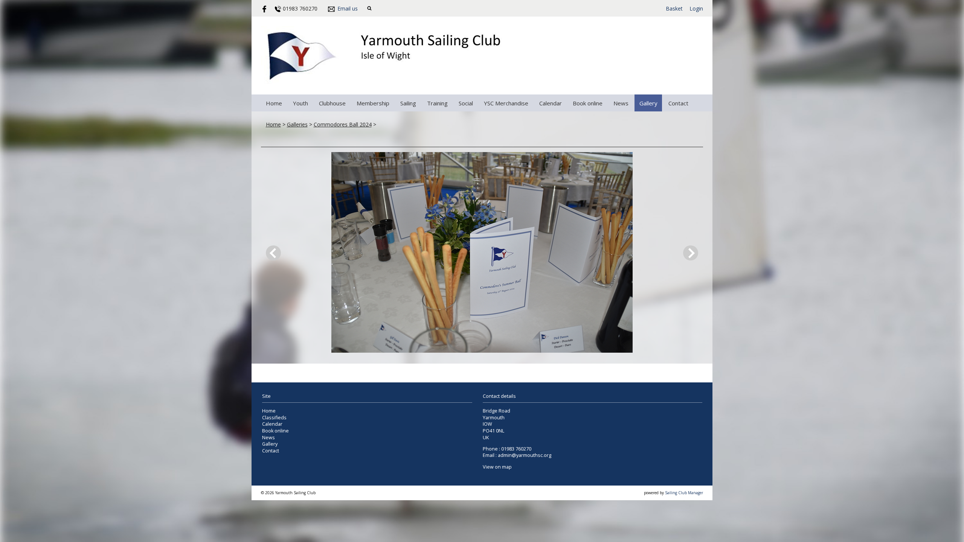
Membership (373, 103)
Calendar (550, 103)
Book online (587, 103)
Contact (678, 103)
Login (696, 8)
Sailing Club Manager (684, 492)
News (620, 103)
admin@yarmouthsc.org (524, 455)
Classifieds (274, 417)
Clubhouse (332, 103)
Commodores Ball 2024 (343, 124)
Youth (300, 103)
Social (466, 103)
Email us (347, 8)
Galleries (297, 124)
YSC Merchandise (506, 103)
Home (274, 103)
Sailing (408, 103)
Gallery (648, 103)
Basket (674, 8)
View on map (497, 467)
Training (437, 103)
